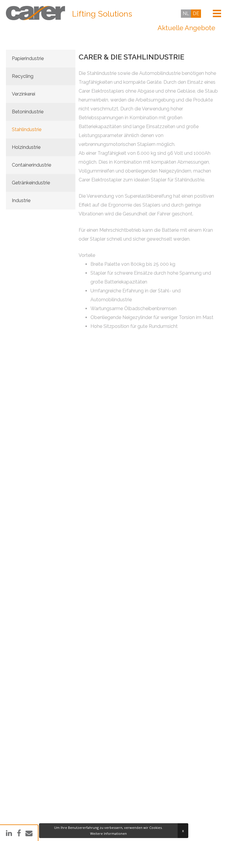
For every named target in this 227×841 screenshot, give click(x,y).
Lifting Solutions (102, 13)
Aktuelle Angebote (186, 28)
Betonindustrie (27, 112)
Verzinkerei (23, 94)
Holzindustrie (26, 147)
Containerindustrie (31, 165)
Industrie (21, 200)
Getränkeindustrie (31, 183)
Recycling (22, 76)
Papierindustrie (28, 58)
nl (186, 13)
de (196, 13)
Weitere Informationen (108, 833)
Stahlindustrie (26, 129)
